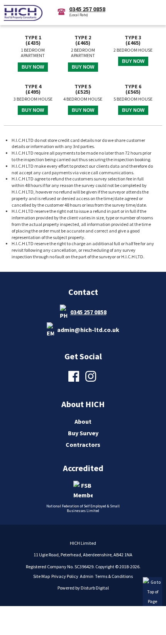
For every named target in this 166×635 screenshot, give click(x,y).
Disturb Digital (95, 588)
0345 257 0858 (88, 312)
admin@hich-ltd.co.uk (88, 330)
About (83, 421)
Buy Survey (83, 433)
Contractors (83, 444)
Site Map (41, 576)
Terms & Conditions (114, 576)
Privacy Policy (64, 576)
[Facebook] (75, 381)
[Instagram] (92, 381)
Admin (86, 576)
